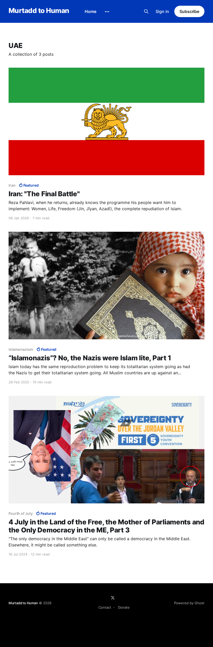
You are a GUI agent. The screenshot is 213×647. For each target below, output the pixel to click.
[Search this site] (146, 11)
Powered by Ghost (189, 603)
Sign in (162, 11)
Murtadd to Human (39, 10)
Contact (104, 607)
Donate (124, 607)
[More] (107, 12)
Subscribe (189, 11)
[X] (113, 598)
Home (90, 11)
